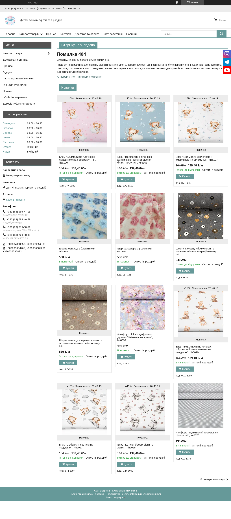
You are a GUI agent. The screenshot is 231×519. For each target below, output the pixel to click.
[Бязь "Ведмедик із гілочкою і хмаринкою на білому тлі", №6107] (201, 124)
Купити (70, 179)
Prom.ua (132, 491)
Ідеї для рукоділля (15, 84)
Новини (7, 91)
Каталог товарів (29, 33)
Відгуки (7, 72)
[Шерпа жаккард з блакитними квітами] (84, 216)
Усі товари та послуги (212, 479)
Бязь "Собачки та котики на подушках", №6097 (76, 446)
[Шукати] (221, 33)
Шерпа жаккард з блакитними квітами (77, 250)
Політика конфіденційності (147, 494)
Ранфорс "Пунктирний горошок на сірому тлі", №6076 (197, 434)
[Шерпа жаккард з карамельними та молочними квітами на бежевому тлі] (84, 307)
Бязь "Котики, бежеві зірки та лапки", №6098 (135, 446)
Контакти (65, 33)
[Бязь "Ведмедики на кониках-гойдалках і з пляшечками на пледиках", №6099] (201, 314)
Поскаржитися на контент (119, 494)
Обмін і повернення (15, 97)
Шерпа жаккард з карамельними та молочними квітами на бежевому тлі (80, 343)
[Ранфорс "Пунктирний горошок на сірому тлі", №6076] (201, 405)
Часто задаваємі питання (18, 78)
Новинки (131, 33)
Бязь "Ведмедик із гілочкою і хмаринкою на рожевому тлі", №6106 (77, 159)
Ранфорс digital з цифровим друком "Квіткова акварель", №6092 (135, 337)
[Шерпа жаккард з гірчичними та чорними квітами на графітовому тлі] (201, 216)
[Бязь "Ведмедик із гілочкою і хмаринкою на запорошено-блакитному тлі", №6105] (142, 124)
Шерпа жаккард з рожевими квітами (134, 250)
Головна (10, 33)
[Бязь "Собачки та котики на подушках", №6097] (84, 412)
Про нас (51, 33)
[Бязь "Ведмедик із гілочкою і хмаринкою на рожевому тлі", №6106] (84, 124)
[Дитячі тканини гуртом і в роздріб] (10, 20)
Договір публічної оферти (19, 103)
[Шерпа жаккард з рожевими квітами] (142, 216)
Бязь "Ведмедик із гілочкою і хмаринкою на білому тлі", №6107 (197, 158)
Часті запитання (113, 33)
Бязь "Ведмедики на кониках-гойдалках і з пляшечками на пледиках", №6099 (194, 349)
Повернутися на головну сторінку (81, 76)
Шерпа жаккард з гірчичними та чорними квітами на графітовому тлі (196, 251)
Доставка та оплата (87, 33)
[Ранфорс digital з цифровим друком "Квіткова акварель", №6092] (142, 307)
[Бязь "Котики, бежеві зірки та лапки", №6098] (142, 412)
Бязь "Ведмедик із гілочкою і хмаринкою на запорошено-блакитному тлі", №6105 (135, 159)
